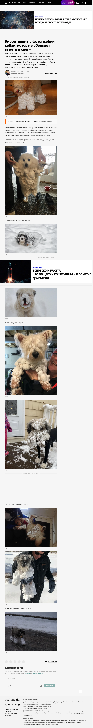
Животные (15, 77)
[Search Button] (82, 3)
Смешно (17, 38)
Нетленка (10, 77)
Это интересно (9, 38)
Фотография (26, 77)
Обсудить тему (52, 73)
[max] (19, 705)
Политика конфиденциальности (11, 712)
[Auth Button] (86, 3)
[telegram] (12, 705)
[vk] (9, 705)
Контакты (8, 715)
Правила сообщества (11, 709)
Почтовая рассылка (77, 3)
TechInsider (14, 2)
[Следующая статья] (46, 691)
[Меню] (6, 3)
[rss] (6, 705)
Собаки (21, 77)
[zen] (16, 705)
